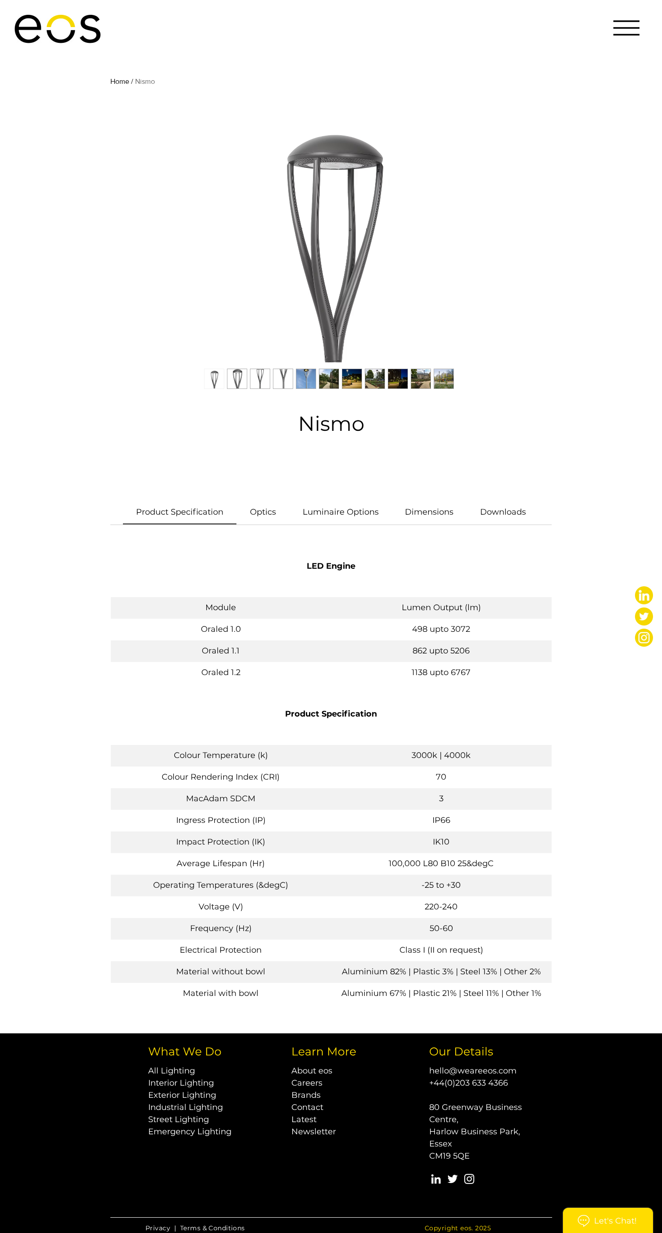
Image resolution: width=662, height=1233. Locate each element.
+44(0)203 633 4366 (468, 1083)
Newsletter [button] (313, 1132)
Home (119, 81)
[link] (179, 512)
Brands (306, 1095)
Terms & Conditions (212, 1228)
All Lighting (171, 1071)
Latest (304, 1119)
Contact (307, 1107)
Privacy (157, 1228)
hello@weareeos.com (473, 1071)
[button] (626, 28)
